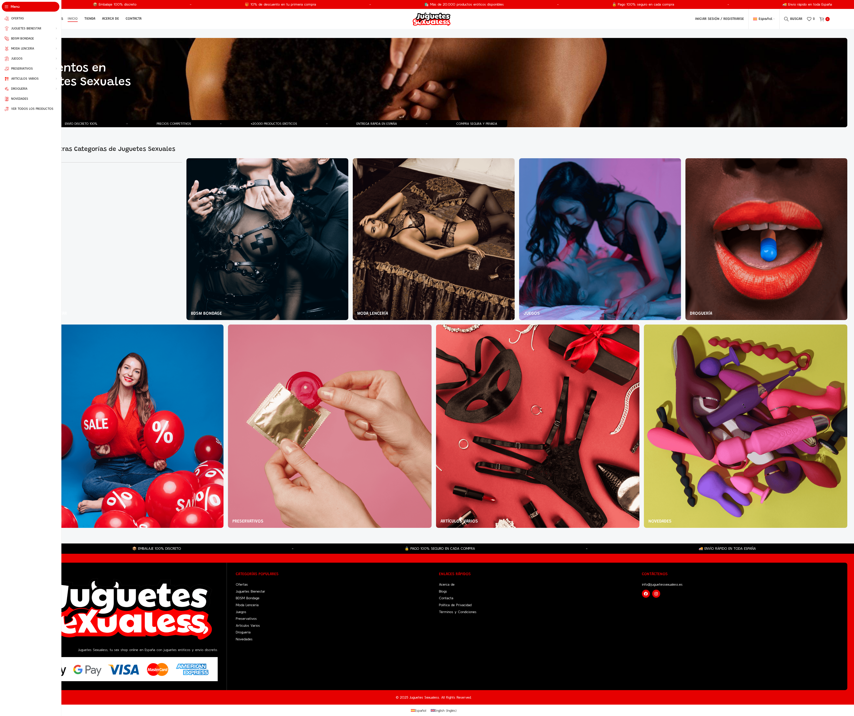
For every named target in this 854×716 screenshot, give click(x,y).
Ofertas (242, 584)
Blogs (443, 591)
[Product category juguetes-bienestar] (101, 239)
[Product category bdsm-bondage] (267, 239)
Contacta (446, 598)
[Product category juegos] (600, 239)
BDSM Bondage (247, 598)
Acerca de (447, 584)
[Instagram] (656, 594)
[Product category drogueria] (766, 239)
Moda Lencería (247, 605)
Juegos (241, 612)
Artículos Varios (248, 625)
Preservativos (246, 618)
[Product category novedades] (745, 426)
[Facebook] (646, 594)
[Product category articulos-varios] (537, 426)
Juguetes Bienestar (250, 591)
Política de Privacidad (455, 605)
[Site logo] (431, 19)
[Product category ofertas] (121, 426)
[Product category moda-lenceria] (434, 239)
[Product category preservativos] (329, 426)
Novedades (244, 639)
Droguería (243, 632)
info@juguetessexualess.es (662, 584)
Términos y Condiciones (457, 612)
